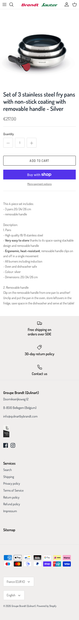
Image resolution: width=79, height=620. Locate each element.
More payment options (39, 184)
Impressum (10, 511)
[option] (39, 49)
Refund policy (11, 504)
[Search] (13, 4)
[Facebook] (5, 445)
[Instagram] (13, 445)
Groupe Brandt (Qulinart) (24, 606)
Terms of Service (13, 490)
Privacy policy (11, 483)
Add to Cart (39, 161)
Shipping (8, 477)
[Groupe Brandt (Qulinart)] (39, 4)
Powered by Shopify (46, 606)
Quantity (8, 134)
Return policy (11, 497)
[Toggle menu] (4, 4)
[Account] (65, 4)
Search (7, 470)
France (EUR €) (16, 582)
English (11, 595)
